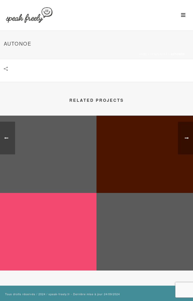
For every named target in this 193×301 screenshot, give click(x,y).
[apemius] (48, 213)
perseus (145, 179)
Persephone (144, 257)
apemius (48, 257)
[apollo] (48, 136)
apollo (48, 179)
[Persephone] (144, 213)
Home (143, 54)
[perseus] (144, 136)
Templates (159, 54)
